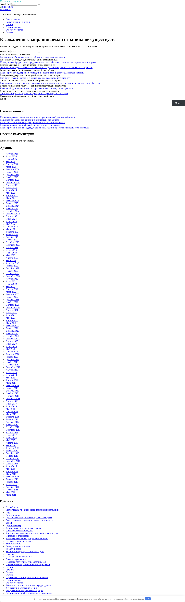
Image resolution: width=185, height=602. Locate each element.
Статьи (9, 575)
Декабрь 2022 (12, 268)
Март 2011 (11, 495)
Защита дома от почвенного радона (23, 528)
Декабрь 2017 (12, 422)
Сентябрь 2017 (13, 430)
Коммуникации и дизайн (18, 22)
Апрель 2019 (12, 380)
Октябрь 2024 (12, 211)
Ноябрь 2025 (12, 177)
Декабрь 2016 (12, 453)
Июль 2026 (11, 156)
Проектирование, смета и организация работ (28, 564)
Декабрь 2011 (12, 487)
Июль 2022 (11, 281)
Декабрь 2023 (12, 237)
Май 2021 (10, 318)
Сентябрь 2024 (13, 213)
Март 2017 (11, 445)
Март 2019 (11, 383)
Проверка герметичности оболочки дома (26, 562)
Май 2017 (10, 440)
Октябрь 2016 (12, 458)
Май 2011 (10, 492)
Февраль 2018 (12, 417)
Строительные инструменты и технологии (27, 577)
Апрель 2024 (12, 226)
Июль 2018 (11, 403)
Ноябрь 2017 (12, 424)
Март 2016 (11, 474)
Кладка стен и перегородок (19, 541)
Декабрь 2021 (12, 299)
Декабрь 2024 (12, 206)
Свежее (9, 32)
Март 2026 (11, 167)
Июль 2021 (11, 312)
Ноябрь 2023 (12, 239)
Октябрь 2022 (12, 273)
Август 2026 (12, 153)
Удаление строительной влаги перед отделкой (28, 585)
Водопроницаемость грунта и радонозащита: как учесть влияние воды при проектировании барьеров (50, 83)
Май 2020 (10, 349)
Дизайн (9, 523)
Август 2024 (12, 216)
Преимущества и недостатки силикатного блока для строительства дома (36, 78)
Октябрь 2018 (12, 396)
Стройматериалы (14, 30)
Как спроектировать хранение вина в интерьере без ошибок (29, 120)
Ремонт (9, 24)
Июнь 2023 (11, 252)
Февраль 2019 (12, 385)
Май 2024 (10, 224)
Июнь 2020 (11, 346)
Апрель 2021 (12, 320)
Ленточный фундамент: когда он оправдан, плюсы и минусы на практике (36, 88)
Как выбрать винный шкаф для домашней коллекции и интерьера (32, 122)
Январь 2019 (12, 388)
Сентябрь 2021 (13, 307)
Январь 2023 (12, 265)
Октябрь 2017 (12, 427)
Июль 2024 (11, 219)
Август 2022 (12, 278)
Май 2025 (10, 193)
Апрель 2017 (12, 443)
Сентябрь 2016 (13, 461)
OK (148, 599)
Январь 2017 (12, 450)
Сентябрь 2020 (13, 338)
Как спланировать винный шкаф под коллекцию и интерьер (30, 125)
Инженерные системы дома (19, 530)
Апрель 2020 (12, 351)
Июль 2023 (11, 250)
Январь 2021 (12, 328)
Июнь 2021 (11, 315)
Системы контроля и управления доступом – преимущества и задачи (34, 93)
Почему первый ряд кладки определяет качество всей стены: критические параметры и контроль (48, 62)
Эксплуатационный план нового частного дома (29, 593)
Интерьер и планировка (17, 536)
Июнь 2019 (11, 375)
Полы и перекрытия (16, 559)
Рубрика (10, 569)
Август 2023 (12, 247)
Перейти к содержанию (11, 1)
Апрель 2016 (12, 471)
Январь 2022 (12, 297)
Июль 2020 (11, 344)
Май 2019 (10, 377)
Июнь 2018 (11, 406)
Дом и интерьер (13, 525)
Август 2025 (12, 185)
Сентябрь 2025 (13, 182)
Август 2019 (12, 370)
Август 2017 (12, 432)
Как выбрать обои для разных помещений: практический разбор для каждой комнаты (42, 72)
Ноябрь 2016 (12, 456)
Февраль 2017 (12, 448)
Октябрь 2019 (12, 364)
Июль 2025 (11, 187)
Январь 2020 (12, 357)
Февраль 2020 (12, 354)
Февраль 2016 (12, 476)
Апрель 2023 (12, 258)
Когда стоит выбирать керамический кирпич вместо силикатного (32, 57)
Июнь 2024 (11, 221)
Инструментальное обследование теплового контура (32, 533)
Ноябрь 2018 (12, 393)
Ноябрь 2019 (12, 362)
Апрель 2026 (12, 164)
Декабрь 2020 (12, 331)
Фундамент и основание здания (21, 588)
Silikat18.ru (5, 9)
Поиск (3, 99)
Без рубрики (12, 507)
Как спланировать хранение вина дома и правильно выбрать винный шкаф (37, 117)
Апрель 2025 (12, 195)
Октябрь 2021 (12, 305)
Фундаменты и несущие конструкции (24, 590)
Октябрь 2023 (12, 242)
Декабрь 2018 (12, 390)
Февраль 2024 (12, 232)
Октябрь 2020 (12, 336)
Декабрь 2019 (12, 359)
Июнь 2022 (11, 284)
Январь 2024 (12, 234)
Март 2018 (11, 414)
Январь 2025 (12, 203)
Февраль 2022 (12, 294)
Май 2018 (10, 409)
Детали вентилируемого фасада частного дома (29, 517)
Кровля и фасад (13, 549)
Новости (10, 554)
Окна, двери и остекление (19, 556)
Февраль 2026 (12, 169)
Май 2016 (10, 469)
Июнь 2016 (11, 466)
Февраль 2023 (12, 263)
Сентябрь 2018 (13, 398)
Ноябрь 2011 (12, 489)
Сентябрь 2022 (13, 276)
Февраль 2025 (12, 200)
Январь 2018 (12, 419)
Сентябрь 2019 (13, 367)
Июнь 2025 (11, 190)
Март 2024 (11, 229)
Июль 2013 (11, 484)
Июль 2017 (11, 435)
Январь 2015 (12, 482)
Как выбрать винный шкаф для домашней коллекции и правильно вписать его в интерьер (44, 127)
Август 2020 (12, 341)
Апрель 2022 (12, 289)
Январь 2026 (12, 172)
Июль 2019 (11, 372)
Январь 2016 (12, 479)
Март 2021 (11, 323)
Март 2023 (11, 260)
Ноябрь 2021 (12, 302)
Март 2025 (11, 198)
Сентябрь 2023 (13, 245)
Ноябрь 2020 (12, 333)
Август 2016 (12, 463)
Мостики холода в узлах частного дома (25, 551)
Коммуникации (13, 543)
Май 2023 (10, 255)
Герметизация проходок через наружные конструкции (32, 510)
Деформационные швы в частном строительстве (30, 520)
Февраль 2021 (12, 325)
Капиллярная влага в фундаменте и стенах (27, 538)
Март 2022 (11, 292)
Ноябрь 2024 (12, 208)
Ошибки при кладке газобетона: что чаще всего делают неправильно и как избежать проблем (46, 67)
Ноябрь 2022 (12, 271)
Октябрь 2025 (12, 180)
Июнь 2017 (11, 437)
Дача (8, 512)
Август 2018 (12, 401)
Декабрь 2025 (12, 174)
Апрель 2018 (12, 411)
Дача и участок (13, 19)
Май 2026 (10, 161)
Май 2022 (10, 286)
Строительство (13, 27)
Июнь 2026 (11, 159)
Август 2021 (12, 310)
